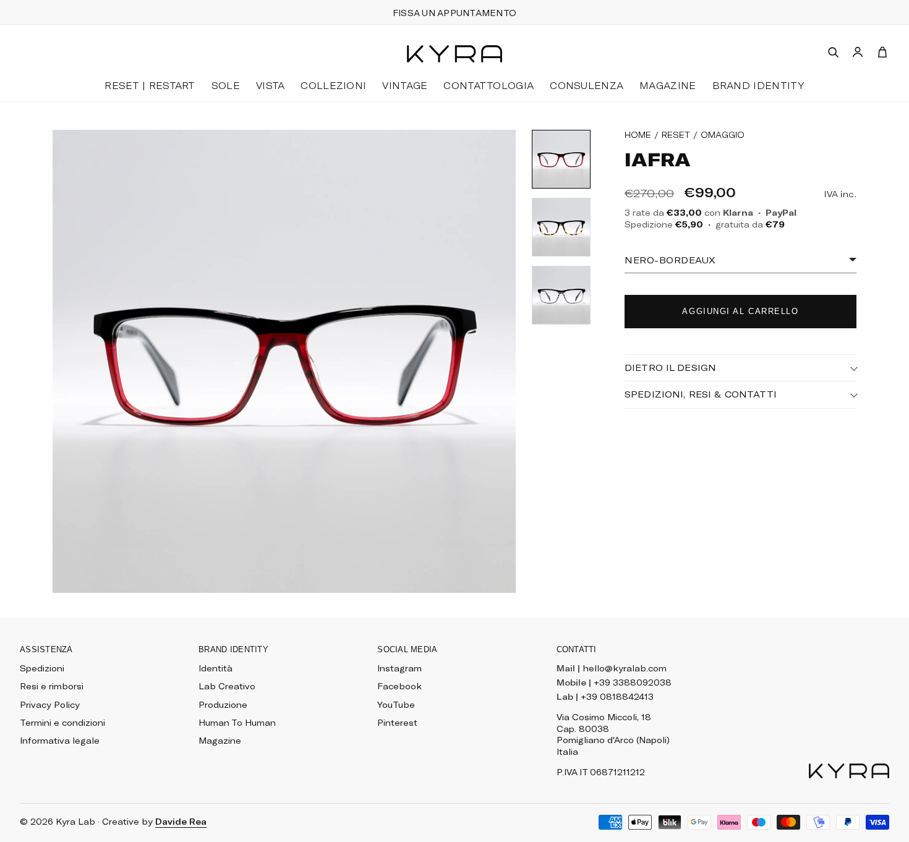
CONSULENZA (586, 85)
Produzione (222, 705)
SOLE (225, 85)
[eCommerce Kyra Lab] (454, 53)
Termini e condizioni (62, 723)
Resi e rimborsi (51, 686)
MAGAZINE (667, 85)
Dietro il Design (670, 367)
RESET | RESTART (150, 85)
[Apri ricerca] (833, 52)
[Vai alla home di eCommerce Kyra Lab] (849, 770)
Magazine (219, 741)
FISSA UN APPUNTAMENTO (454, 13)
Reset (676, 135)
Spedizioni (42, 668)
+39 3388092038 (633, 682)
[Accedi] (857, 52)
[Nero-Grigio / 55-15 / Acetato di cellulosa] (561, 295)
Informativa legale (60, 741)
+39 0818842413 (617, 697)
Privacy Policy (50, 705)
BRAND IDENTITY (758, 85)
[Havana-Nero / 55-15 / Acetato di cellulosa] (561, 227)
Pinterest (397, 723)
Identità (215, 668)
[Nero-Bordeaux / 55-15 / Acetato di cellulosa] (561, 159)
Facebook (399, 686)
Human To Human (237, 723)
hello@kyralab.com (625, 668)
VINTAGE (404, 85)
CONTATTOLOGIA (488, 85)
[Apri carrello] (882, 52)
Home (638, 135)
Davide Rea (181, 822)
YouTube (396, 705)
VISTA (270, 85)
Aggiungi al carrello (740, 311)
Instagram (399, 668)
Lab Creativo (226, 686)
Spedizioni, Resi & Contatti (701, 394)
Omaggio (723, 135)
